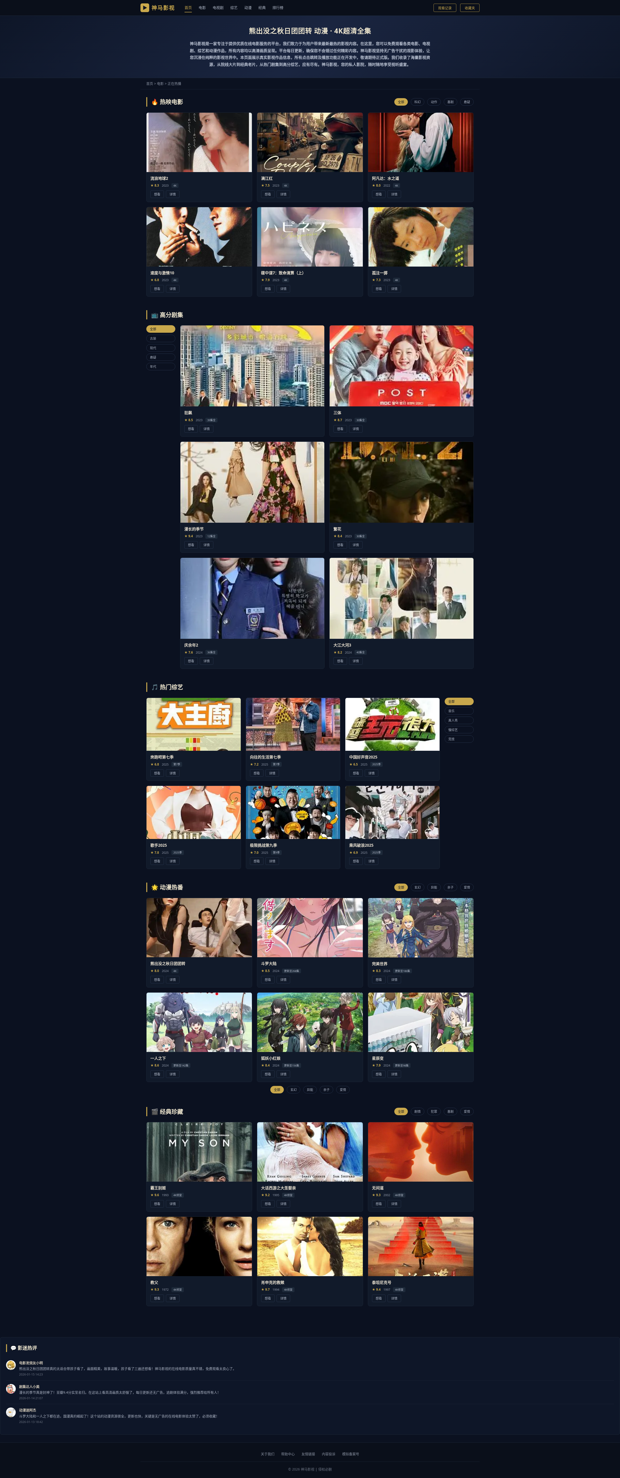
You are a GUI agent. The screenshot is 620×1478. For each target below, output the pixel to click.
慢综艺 (453, 729)
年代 (153, 366)
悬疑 (467, 102)
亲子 (450, 887)
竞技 (451, 739)
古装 (153, 338)
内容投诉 (328, 1454)
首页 (188, 7)
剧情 (417, 1111)
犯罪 (434, 1111)
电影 (202, 7)
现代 (153, 348)
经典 (262, 7)
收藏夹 (470, 8)
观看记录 (445, 8)
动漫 (248, 7)
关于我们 (267, 1454)
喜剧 (450, 102)
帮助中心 (288, 1454)
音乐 (451, 710)
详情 (173, 194)
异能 (434, 887)
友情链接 (308, 1454)
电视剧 (218, 7)
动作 (434, 102)
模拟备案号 (350, 1454)
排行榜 (277, 7)
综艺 (234, 7)
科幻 (417, 102)
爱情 (467, 887)
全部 (401, 102)
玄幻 (417, 887)
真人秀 (453, 720)
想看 (157, 194)
